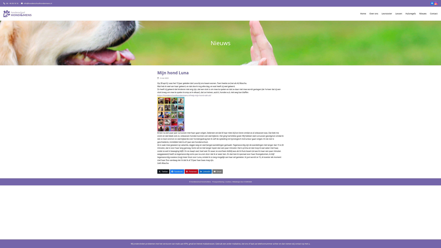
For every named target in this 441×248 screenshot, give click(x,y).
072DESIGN (248, 182)
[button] (163, 171)
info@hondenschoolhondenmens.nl (38, 3)
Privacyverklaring (218, 182)
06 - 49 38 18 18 (12, 3)
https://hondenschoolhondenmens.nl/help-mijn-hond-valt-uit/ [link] (184, 95)
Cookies (228, 182)
